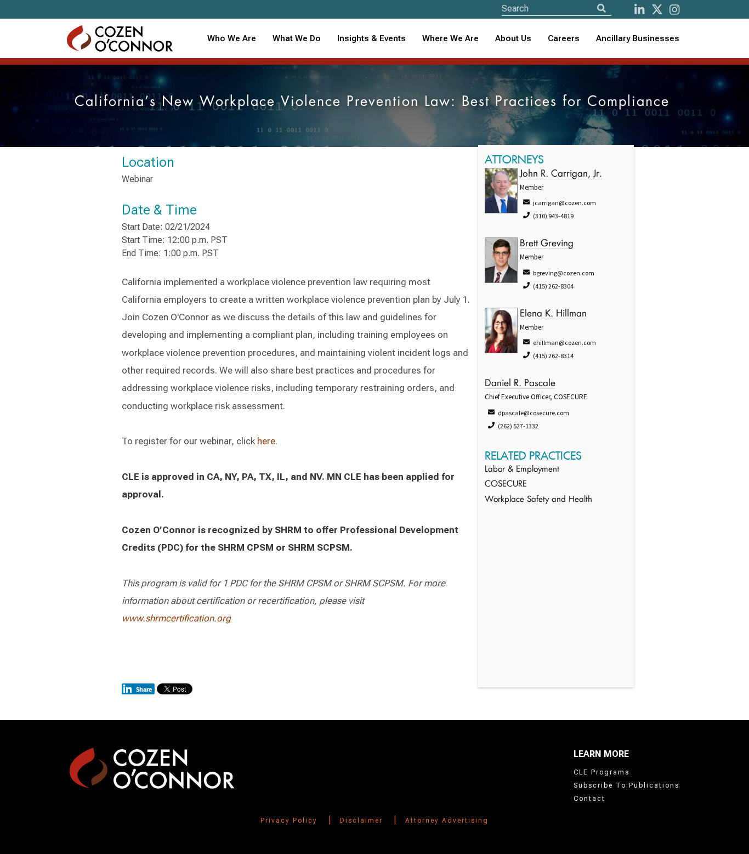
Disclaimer (361, 820)
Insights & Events (371, 38)
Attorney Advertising (447, 820)
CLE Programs (601, 772)
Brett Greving (547, 243)
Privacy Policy (288, 820)
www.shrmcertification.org (176, 618)
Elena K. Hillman (553, 314)
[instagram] (674, 9)
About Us (513, 38)
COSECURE (506, 484)
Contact (589, 798)
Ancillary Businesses (637, 38)
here (266, 441)
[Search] (601, 8)
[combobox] (371, 39)
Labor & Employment (522, 470)
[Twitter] (657, 9)
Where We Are (450, 38)
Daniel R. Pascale (520, 383)
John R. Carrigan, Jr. (561, 174)
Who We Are (231, 38)
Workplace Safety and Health (538, 500)
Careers (564, 38)
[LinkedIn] (639, 9)
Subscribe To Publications (626, 785)
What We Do (297, 38)
